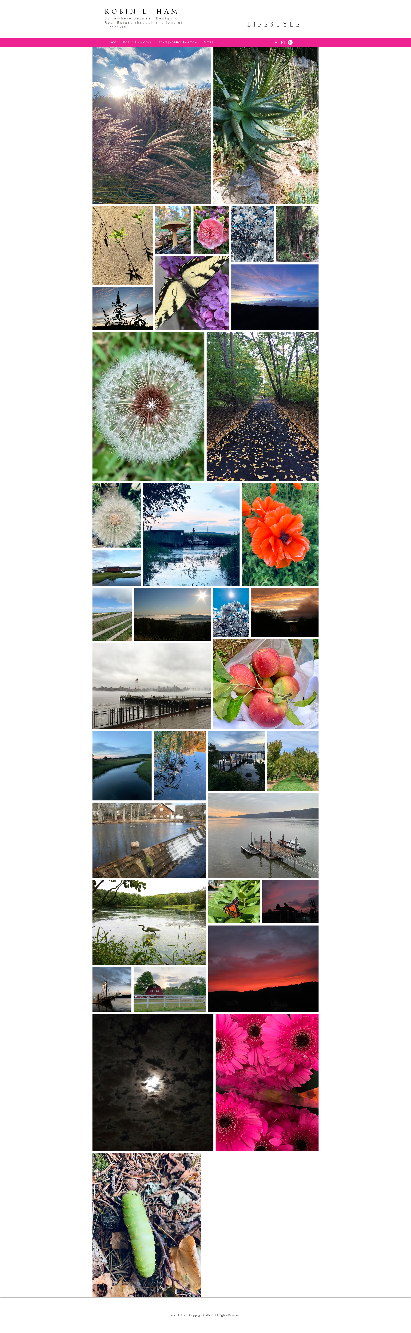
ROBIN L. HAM (142, 11)
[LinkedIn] (290, 42)
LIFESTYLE (274, 24)
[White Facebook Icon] (276, 42)
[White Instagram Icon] (283, 42)
